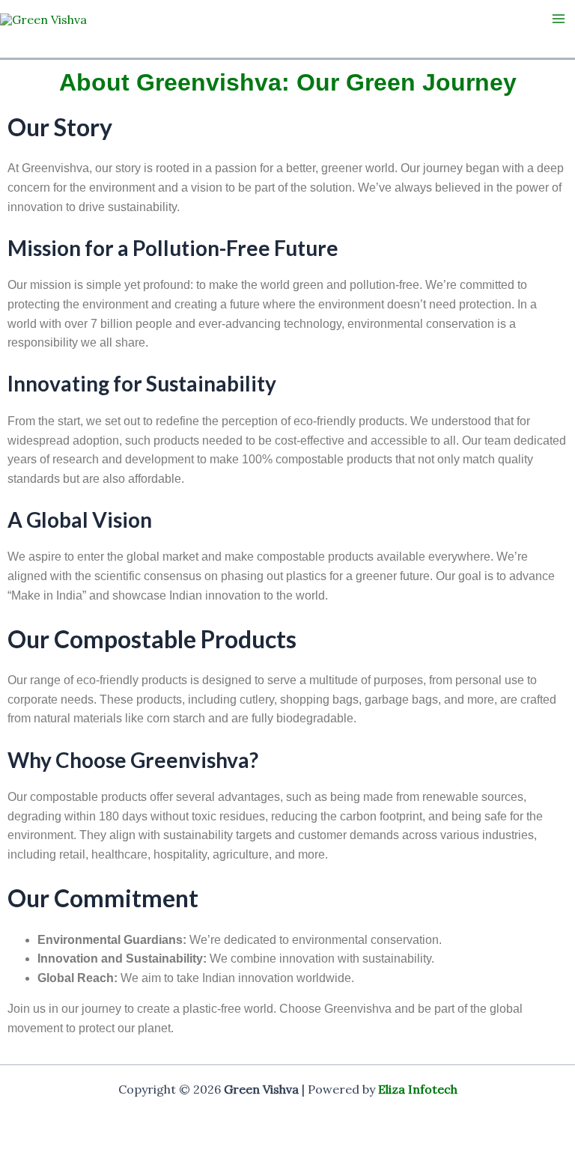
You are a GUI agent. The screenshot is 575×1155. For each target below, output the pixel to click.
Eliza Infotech (417, 1089)
